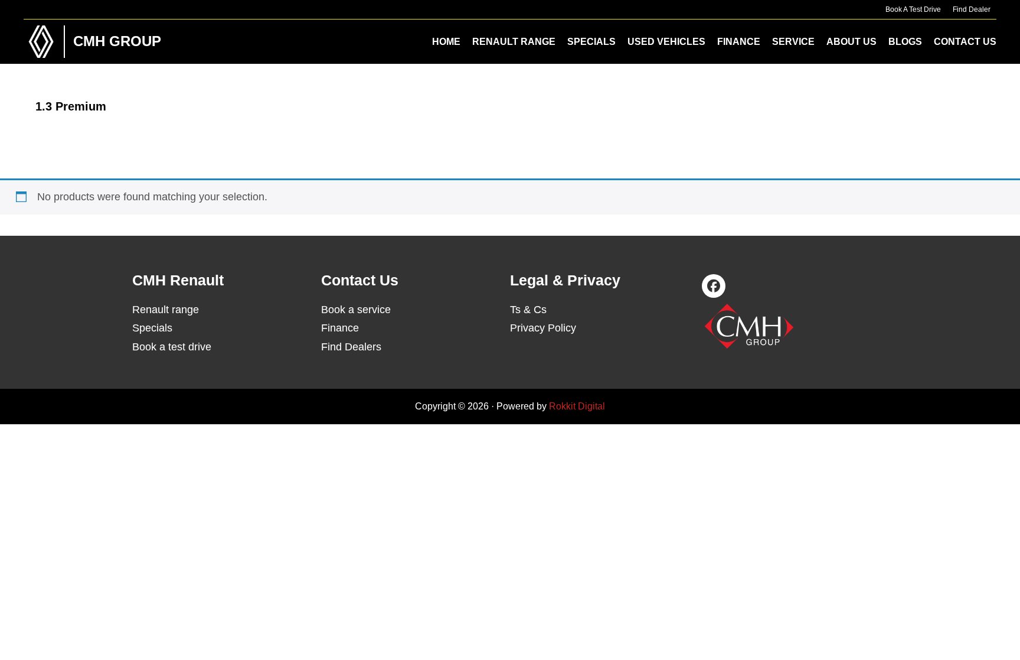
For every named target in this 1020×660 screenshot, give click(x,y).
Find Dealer (971, 9)
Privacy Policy (543, 328)
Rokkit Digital (577, 406)
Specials (591, 42)
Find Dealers (351, 347)
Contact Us (965, 42)
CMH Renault (41, 41)
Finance (738, 42)
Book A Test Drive (913, 9)
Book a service (356, 310)
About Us (851, 42)
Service (793, 42)
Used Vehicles (666, 42)
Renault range (165, 310)
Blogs (905, 42)
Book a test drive (171, 347)
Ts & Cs (528, 310)
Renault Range (513, 42)
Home (446, 42)
